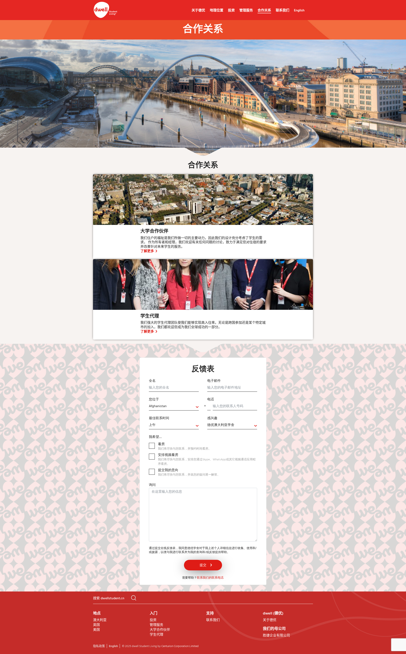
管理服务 (246, 10)
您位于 (154, 399)
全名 (152, 380)
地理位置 (216, 10)
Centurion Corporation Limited (180, 646)
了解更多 (147, 251)
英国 (96, 625)
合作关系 (264, 10)
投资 (231, 10)
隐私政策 (99, 646)
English (299, 10)
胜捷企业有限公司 (276, 635)
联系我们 (282, 10)
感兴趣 (212, 418)
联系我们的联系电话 (210, 577)
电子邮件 (214, 380)
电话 (210, 399)
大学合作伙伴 (154, 231)
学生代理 (149, 316)
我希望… (155, 437)
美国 (96, 630)
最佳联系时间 (159, 418)
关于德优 (198, 10)
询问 (152, 485)
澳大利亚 (100, 620)
